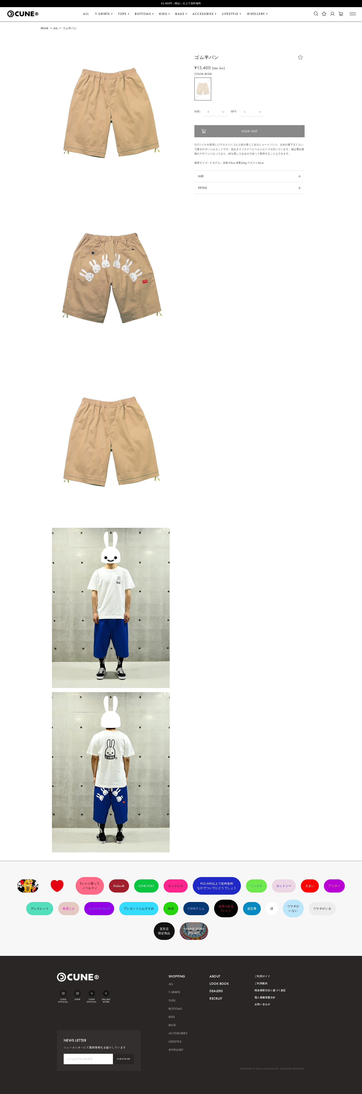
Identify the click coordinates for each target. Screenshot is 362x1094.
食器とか (69, 908)
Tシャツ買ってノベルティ (90, 886)
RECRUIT (215, 999)
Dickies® (119, 886)
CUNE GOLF (146, 886)
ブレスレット (40, 908)
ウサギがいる (322, 908)
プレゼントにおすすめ (139, 908)
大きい (309, 886)
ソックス (256, 886)
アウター (334, 886)
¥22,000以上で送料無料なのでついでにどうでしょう (217, 886)
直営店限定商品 (164, 931)
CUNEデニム (196, 908)
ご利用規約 (261, 983)
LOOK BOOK (219, 984)
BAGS (179, 14)
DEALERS (216, 991)
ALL (86, 14)
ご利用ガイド (262, 976)
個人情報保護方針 (265, 997)
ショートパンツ (99, 908)
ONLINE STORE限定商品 (194, 931)
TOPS (122, 14)
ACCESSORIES (178, 1033)
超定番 (251, 908)
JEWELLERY (256, 14)
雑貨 (171, 908)
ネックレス (175, 886)
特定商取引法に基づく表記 (270, 990)
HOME (45, 28)
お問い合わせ (262, 1004)
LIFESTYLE (230, 14)
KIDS (163, 14)
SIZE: (197, 111)
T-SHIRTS (102, 14)
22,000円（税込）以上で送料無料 (181, 3)
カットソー (283, 886)
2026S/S (28, 886)
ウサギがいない (293, 908)
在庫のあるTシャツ (226, 908)
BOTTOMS (143, 14)
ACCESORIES (203, 14)
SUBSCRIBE (123, 1059)
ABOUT (214, 976)
